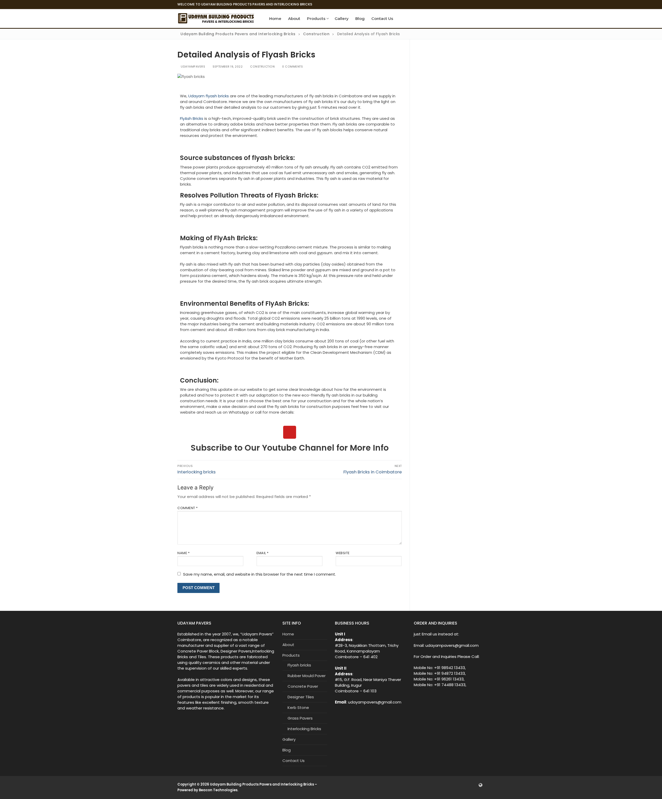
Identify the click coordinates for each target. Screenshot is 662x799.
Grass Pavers (300, 718)
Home (288, 634)
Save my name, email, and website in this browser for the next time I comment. (259, 574)
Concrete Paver (303, 686)
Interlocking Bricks (304, 728)
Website (343, 553)
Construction (262, 67)
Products (291, 655)
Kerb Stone (298, 707)
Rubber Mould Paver (307, 675)
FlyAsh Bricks (191, 118)
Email (263, 553)
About (288, 644)
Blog (286, 750)
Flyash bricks (299, 665)
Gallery (289, 739)
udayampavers (192, 67)
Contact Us (293, 760)
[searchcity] (480, 785)
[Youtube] (289, 432)
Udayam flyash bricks (208, 96)
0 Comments (292, 67)
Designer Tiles (301, 697)
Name (183, 553)
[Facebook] (465, 785)
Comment (187, 508)
